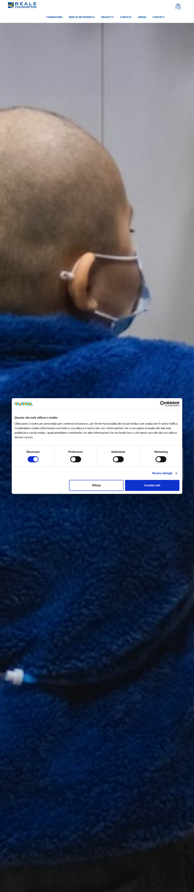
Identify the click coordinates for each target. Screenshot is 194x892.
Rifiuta (96, 485)
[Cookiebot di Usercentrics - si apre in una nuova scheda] (162, 404)
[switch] (75, 459)
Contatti (159, 17)
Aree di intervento (82, 17)
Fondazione (54, 17)
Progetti (107, 17)
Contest (126, 17)
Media (142, 17)
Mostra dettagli (162, 473)
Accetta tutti (152, 485)
